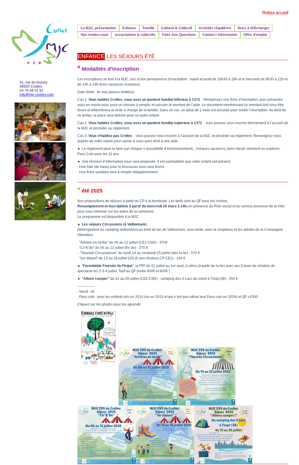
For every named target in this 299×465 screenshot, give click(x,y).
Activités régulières (215, 28)
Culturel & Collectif (176, 28)
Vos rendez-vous (94, 35)
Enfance (129, 28)
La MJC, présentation (98, 28)
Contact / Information (219, 35)
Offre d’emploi (255, 35)
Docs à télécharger (254, 28)
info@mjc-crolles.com (37, 95)
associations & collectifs (135, 35)
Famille (148, 28)
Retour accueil (275, 12)
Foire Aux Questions (179, 35)
